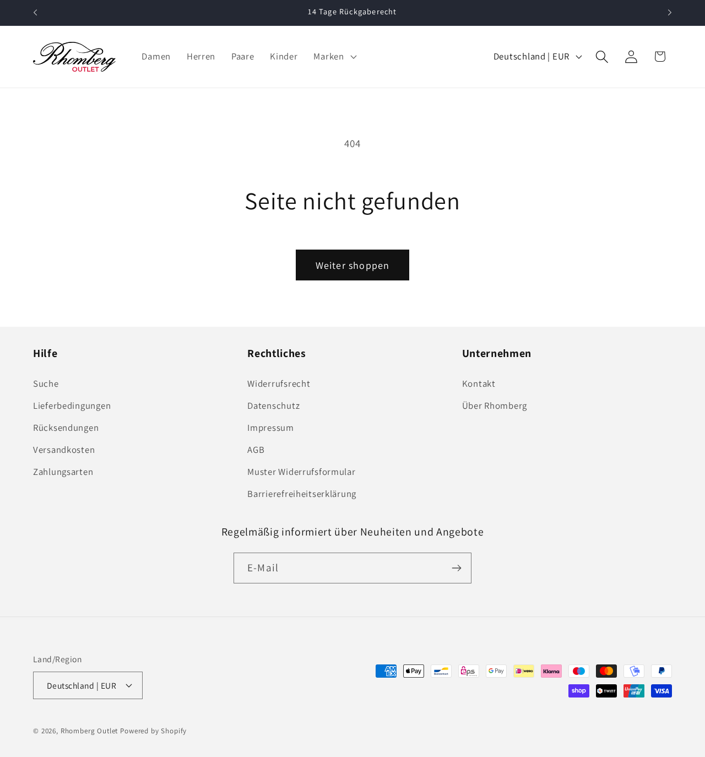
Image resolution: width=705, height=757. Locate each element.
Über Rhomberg (494, 405)
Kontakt (479, 383)
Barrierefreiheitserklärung (301, 494)
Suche (46, 383)
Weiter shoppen (353, 265)
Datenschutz (273, 405)
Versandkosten (64, 450)
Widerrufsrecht (278, 383)
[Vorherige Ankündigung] (35, 12)
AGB (255, 450)
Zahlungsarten (63, 472)
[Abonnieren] (456, 568)
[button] (334, 57)
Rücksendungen (66, 427)
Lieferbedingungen (72, 405)
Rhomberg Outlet (89, 731)
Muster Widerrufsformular (301, 472)
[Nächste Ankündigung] (670, 12)
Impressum (270, 427)
